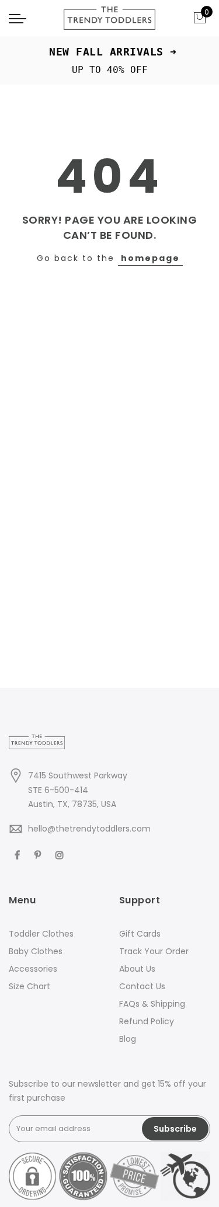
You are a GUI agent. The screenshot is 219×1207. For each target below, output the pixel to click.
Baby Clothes (35, 951)
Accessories (33, 969)
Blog (127, 1039)
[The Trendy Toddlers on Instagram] (61, 854)
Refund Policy (146, 1021)
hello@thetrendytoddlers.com (89, 828)
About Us (137, 969)
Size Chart (29, 986)
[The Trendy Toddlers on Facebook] (19, 854)
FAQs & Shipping (152, 1004)
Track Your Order (154, 951)
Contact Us (142, 986)
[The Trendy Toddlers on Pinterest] (39, 854)
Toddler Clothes (41, 934)
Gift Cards (140, 934)
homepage (150, 258)
